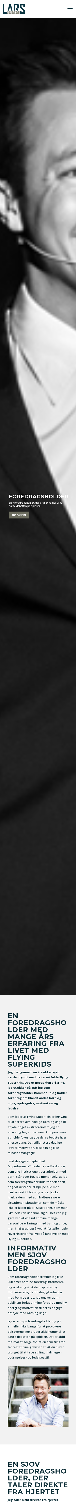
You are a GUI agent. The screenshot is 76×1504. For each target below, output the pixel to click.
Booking (19, 515)
